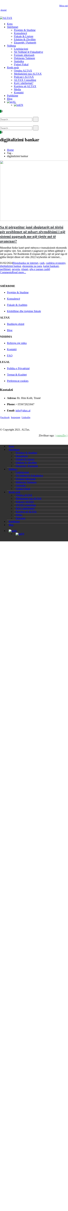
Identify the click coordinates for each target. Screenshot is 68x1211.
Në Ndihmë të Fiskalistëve (28, 51)
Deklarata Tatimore (24, 58)
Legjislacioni (21, 48)
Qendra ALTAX (23, 70)
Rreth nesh (13, 67)
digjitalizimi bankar (10, 266)
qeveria (16, 269)
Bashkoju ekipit (15, 324)
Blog (9, 98)
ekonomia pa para (32, 266)
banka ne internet (28, 262)
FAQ (10, 355)
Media (17, 89)
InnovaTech (61, 435)
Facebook (5, 417)
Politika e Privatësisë (18, 368)
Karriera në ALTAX (25, 86)
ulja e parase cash (39, 269)
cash (42, 262)
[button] (5, 115)
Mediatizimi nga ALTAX (28, 73)
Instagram (15, 417)
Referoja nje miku (17, 343)
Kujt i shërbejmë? (23, 83)
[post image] (34, 191)
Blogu (16, 262)
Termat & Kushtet (17, 374)
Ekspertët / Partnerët (25, 42)
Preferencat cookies (17, 380)
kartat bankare (51, 266)
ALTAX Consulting (25, 80)
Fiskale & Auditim (17, 304)
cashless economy (55, 262)
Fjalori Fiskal (21, 64)
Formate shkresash (24, 55)
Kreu (10, 23)
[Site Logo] (6, 17)
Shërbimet (12, 26)
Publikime (12, 95)
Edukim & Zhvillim (25, 39)
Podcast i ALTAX (24, 76)
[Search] (35, 119)
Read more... (19, 272)
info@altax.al (23, 410)
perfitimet (5, 269)
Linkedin (26, 417)
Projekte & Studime (25, 30)
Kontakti (19, 92)
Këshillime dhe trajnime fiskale (24, 311)
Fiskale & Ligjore (23, 36)
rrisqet (24, 269)
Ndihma (11, 45)
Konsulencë (20, 33)
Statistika (19, 61)
